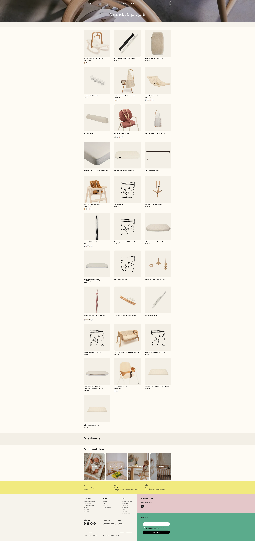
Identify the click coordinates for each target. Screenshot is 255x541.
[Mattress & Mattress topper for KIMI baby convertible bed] (97, 267)
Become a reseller (107, 507)
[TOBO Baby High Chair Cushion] (97, 193)
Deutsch (100, 535)
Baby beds (86, 507)
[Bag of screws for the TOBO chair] (97, 339)
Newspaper (106, 3)
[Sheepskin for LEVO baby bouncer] (158, 45)
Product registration (126, 513)
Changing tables (87, 503)
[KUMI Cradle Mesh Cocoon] (158, 157)
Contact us (86, 489)
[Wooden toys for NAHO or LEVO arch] (158, 266)
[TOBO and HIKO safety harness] (158, 191)
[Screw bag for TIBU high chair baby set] (158, 339)
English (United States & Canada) (111, 535)
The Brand (98, 3)
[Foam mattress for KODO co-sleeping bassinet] (158, 373)
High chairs (86, 509)
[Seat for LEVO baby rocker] (158, 84)
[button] (169, 3)
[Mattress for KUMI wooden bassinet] (127, 157)
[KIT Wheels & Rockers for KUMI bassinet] (127, 302)
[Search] (85, 3)
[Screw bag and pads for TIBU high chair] (127, 228)
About (105, 498)
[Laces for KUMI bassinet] (97, 230)
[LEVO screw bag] (127, 191)
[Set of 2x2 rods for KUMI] (158, 302)
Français (86, 535)
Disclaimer (124, 509)
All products (86, 511)
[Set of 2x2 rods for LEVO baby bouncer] (127, 45)
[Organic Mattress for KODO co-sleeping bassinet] (97, 411)
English (90, 535)
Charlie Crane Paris (88, 532)
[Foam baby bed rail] (97, 119)
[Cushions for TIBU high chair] (127, 121)
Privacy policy (125, 507)
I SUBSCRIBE (156, 532)
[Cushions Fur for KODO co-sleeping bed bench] (127, 339)
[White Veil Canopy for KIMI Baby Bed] (158, 119)
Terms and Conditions (127, 501)
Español (95, 535)
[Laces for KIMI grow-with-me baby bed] (97, 303)
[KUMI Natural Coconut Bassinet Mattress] (158, 228)
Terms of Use (125, 503)
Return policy (125, 505)
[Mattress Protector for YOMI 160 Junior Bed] (97, 157)
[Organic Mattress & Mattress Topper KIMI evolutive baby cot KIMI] (97, 374)
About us (105, 501)
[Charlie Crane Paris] (127, 3)
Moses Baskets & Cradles (89, 501)
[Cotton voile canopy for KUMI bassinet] (127, 84)
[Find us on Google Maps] (142, 506)
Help (123, 498)
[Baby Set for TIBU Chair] (127, 375)
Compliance (124, 511)
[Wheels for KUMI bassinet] (97, 82)
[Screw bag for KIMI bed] (127, 266)
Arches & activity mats (89, 505)
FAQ (104, 503)
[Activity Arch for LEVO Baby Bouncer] (97, 47)
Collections (87, 498)
